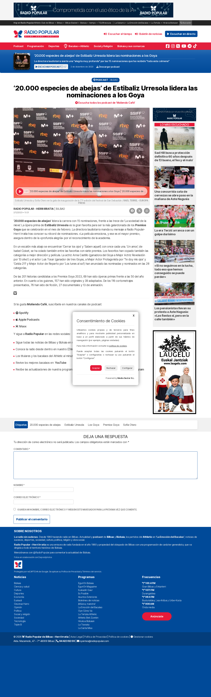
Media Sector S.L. (126, 378)
